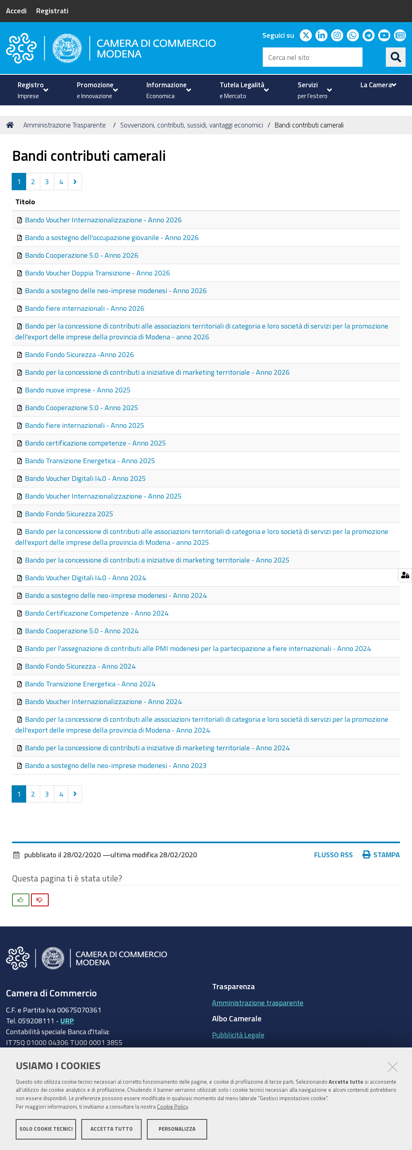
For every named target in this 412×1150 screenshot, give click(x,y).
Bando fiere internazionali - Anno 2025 (84, 425)
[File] (20, 219)
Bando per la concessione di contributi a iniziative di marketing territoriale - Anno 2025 (157, 559)
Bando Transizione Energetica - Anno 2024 (90, 683)
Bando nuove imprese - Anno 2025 (78, 389)
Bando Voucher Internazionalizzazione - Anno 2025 (103, 495)
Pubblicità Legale (238, 1034)
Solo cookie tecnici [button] (46, 1129)
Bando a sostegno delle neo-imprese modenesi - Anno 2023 (116, 765)
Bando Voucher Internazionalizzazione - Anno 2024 (103, 701)
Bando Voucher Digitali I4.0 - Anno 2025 (85, 478)
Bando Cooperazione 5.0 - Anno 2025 (81, 407)
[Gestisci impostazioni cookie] (405, 575)
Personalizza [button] (177, 1129)
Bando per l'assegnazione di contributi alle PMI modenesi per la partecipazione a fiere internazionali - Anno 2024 (198, 648)
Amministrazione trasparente (257, 1002)
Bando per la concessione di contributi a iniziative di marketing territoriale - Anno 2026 (157, 372)
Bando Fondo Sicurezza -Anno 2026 (79, 354)
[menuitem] (32, 90)
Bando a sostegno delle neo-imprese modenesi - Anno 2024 (116, 595)
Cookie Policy (172, 1106)
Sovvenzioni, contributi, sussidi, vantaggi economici (191, 124)
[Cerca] (396, 57)
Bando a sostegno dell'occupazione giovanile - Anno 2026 (112, 237)
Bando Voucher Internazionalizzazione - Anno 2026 (103, 219)
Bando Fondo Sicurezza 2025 (69, 513)
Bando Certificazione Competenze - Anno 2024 (97, 612)
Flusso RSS (333, 854)
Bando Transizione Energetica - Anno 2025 (90, 460)
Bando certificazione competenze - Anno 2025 (95, 442)
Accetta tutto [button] (112, 1129)
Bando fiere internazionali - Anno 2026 (84, 308)
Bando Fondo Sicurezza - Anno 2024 (80, 665)
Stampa (386, 854)
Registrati (52, 10)
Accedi (16, 10)
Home (11, 125)
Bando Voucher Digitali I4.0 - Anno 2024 (85, 577)
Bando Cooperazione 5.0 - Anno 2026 (81, 255)
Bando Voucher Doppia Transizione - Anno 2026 (97, 272)
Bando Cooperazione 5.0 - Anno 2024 (81, 630)
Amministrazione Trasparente (64, 124)
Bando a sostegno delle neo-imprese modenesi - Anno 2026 (116, 290)
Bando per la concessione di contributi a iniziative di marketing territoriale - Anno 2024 (157, 747)
